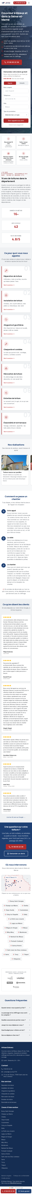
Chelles (26, 905)
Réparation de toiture (7, 1085)
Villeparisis (16, 959)
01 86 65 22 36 (20, 3)
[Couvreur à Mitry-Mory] (6, 879)
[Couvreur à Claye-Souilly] (8, 881)
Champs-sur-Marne (12, 905)
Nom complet (8, 87)
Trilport (26, 954)
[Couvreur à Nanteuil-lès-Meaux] (14, 881)
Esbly (25, 914)
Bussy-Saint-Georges (17, 901)
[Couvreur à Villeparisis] (6, 881)
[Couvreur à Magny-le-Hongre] (12, 884)
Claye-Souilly (10, 910)
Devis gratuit (24, 1191)
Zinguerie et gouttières (8, 1091)
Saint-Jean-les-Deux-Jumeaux (17, 950)
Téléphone (7, 95)
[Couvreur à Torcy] (7, 885)
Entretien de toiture (7, 1099)
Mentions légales (6, 1175)
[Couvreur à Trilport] (16, 880)
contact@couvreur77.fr (10, 1072)
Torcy (16, 954)
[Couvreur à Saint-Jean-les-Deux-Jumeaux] (18, 881)
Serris (7, 954)
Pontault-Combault (17, 941)
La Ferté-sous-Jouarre (17, 919)
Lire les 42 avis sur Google (16, 817)
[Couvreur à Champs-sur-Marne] (5, 885)
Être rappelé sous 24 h (16, 121)
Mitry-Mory (10, 932)
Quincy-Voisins (17, 945)
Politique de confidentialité (21, 1175)
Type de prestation (9, 111)
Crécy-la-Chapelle (12, 914)
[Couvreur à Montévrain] (10, 884)
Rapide (10, 83)
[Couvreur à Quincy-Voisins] (13, 883)
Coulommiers (24, 910)
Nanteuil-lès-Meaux (17, 936)
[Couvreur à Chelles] (5, 884)
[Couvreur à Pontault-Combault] (6, 888)
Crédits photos (5, 1178)
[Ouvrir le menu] (29, 3)
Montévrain (23, 932)
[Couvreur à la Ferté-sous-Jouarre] (21, 880)
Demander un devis (17, 853)
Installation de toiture (7, 1088)
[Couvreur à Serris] (11, 885)
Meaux (25, 928)
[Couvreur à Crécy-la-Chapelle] (15, 885)
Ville (5, 103)
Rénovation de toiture (7, 1096)
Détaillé (22, 83)
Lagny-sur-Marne (16, 923)
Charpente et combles (7, 1094)
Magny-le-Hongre (11, 928)
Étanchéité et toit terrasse (8, 1102)
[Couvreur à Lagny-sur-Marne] (8, 884)
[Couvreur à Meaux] (14, 881)
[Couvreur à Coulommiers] (20, 887)
